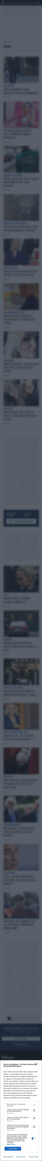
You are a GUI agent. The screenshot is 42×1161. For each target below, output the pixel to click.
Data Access (21, 1157)
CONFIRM (13, 1149)
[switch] (33, 1110)
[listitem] (21, 1105)
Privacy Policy (34, 1157)
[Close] (38, 1064)
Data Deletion (8, 1157)
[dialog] (21, 1110)
